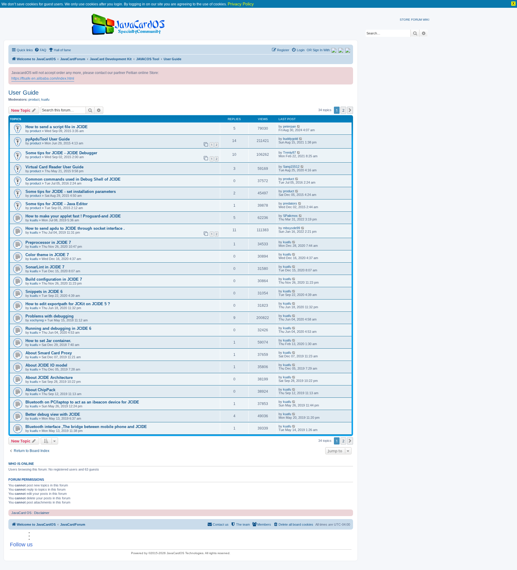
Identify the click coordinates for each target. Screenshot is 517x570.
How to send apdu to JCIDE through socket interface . (75, 228)
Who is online (21, 463)
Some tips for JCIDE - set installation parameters (70, 191)
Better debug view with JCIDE (52, 414)
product (33, 99)
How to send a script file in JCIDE (56, 127)
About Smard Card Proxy (48, 353)
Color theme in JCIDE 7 (47, 255)
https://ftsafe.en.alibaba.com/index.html (42, 78)
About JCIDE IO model (46, 365)
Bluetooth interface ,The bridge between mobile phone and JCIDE (86, 426)
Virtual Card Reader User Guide (54, 167)
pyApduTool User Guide (47, 139)
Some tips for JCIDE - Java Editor (56, 204)
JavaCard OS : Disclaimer (30, 513)
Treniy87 (289, 152)
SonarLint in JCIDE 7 (44, 267)
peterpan (289, 126)
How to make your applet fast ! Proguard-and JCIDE (73, 216)
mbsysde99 (291, 228)
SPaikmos (290, 215)
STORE (405, 19)
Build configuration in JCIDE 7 (53, 279)
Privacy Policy (241, 3)
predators (290, 203)
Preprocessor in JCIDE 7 (48, 242)
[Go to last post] (299, 126)
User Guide (23, 92)
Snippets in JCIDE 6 (44, 291)
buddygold (290, 138)
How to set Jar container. (48, 340)
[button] (350, 110)
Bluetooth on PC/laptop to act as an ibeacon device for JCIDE (82, 402)
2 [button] (343, 110)
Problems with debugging (49, 316)
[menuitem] (40, 50)
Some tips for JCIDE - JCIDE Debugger (61, 153)
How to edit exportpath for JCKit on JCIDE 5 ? (67, 304)
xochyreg (37, 320)
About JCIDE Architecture (49, 377)
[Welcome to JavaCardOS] (128, 23)
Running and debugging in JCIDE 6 (58, 328)
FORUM (416, 19)
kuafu (45, 99)
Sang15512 (291, 166)
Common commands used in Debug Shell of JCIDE (73, 179)
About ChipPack (40, 390)
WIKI (426, 19)
